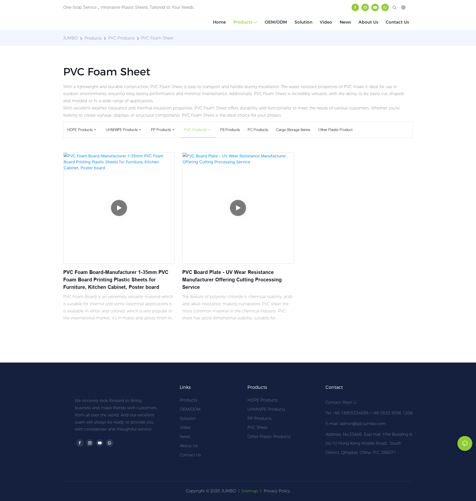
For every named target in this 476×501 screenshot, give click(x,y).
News (185, 436)
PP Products (259, 418)
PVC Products (121, 38)
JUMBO (70, 38)
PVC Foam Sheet (157, 38)
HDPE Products (262, 400)
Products (93, 38)
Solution (188, 418)
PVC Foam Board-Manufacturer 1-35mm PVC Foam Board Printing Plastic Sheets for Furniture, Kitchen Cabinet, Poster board (115, 279)
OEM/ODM (190, 409)
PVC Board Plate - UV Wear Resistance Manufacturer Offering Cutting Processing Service (232, 279)
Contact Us (190, 455)
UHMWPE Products (266, 409)
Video (185, 427)
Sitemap (249, 491)
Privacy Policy (277, 491)
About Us (189, 445)
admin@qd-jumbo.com (363, 423)
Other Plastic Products (269, 436)
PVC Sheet (257, 427)
